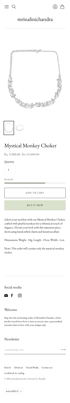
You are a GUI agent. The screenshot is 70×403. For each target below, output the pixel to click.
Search (7, 367)
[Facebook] (12, 296)
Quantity (9, 162)
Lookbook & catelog (14, 373)
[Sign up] (63, 350)
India (12, 391)
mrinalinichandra (35, 19)
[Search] (13, 6)
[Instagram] (20, 296)
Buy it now (35, 205)
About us (18, 367)
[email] (6, 296)
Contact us (47, 367)
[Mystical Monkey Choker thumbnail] (8, 128)
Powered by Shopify (37, 378)
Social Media (32, 367)
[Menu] (6, 6)
